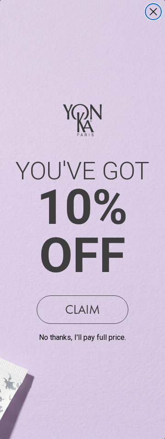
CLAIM (82, 309)
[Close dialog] (153, 12)
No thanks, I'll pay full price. (82, 337)
